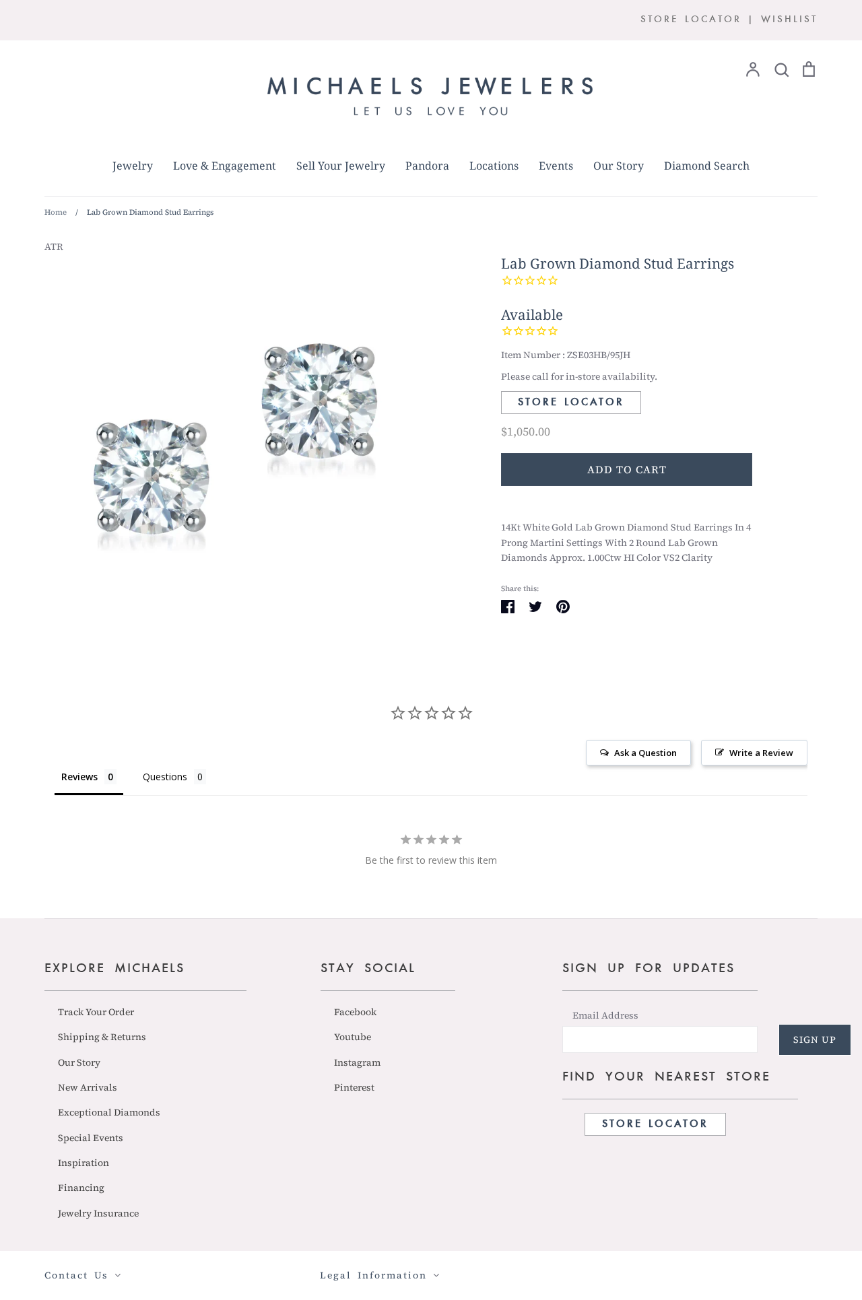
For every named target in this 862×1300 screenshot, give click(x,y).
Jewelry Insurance (98, 1213)
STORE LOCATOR (690, 20)
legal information (376, 1275)
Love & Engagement (224, 165)
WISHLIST (789, 20)
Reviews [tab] (79, 776)
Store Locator (571, 402)
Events (556, 165)
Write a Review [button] (761, 753)
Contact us (79, 1275)
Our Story (618, 165)
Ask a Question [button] (645, 753)
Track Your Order (96, 1012)
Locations (494, 165)
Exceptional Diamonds (109, 1112)
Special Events (90, 1137)
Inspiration (83, 1162)
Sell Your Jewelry (340, 165)
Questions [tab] (165, 776)
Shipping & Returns (102, 1037)
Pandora (427, 165)
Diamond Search (707, 165)
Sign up (814, 1039)
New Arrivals (87, 1087)
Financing (81, 1187)
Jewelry (132, 165)
